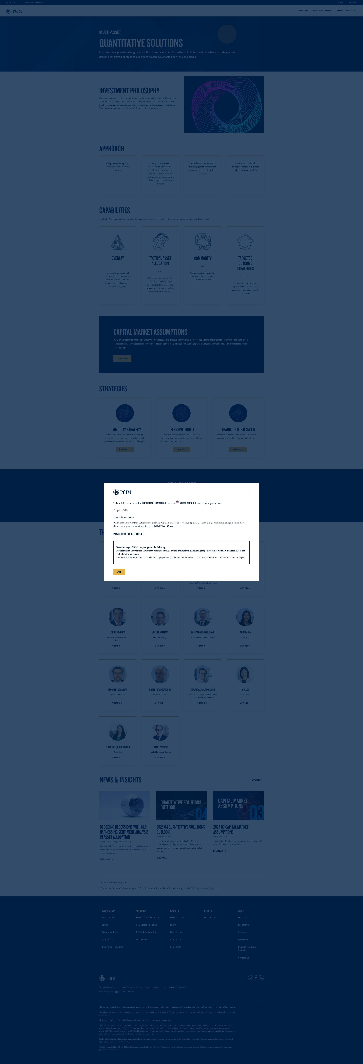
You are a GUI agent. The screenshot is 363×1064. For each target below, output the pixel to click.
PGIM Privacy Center (163, 526)
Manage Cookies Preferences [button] (127, 534)
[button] (248, 492)
